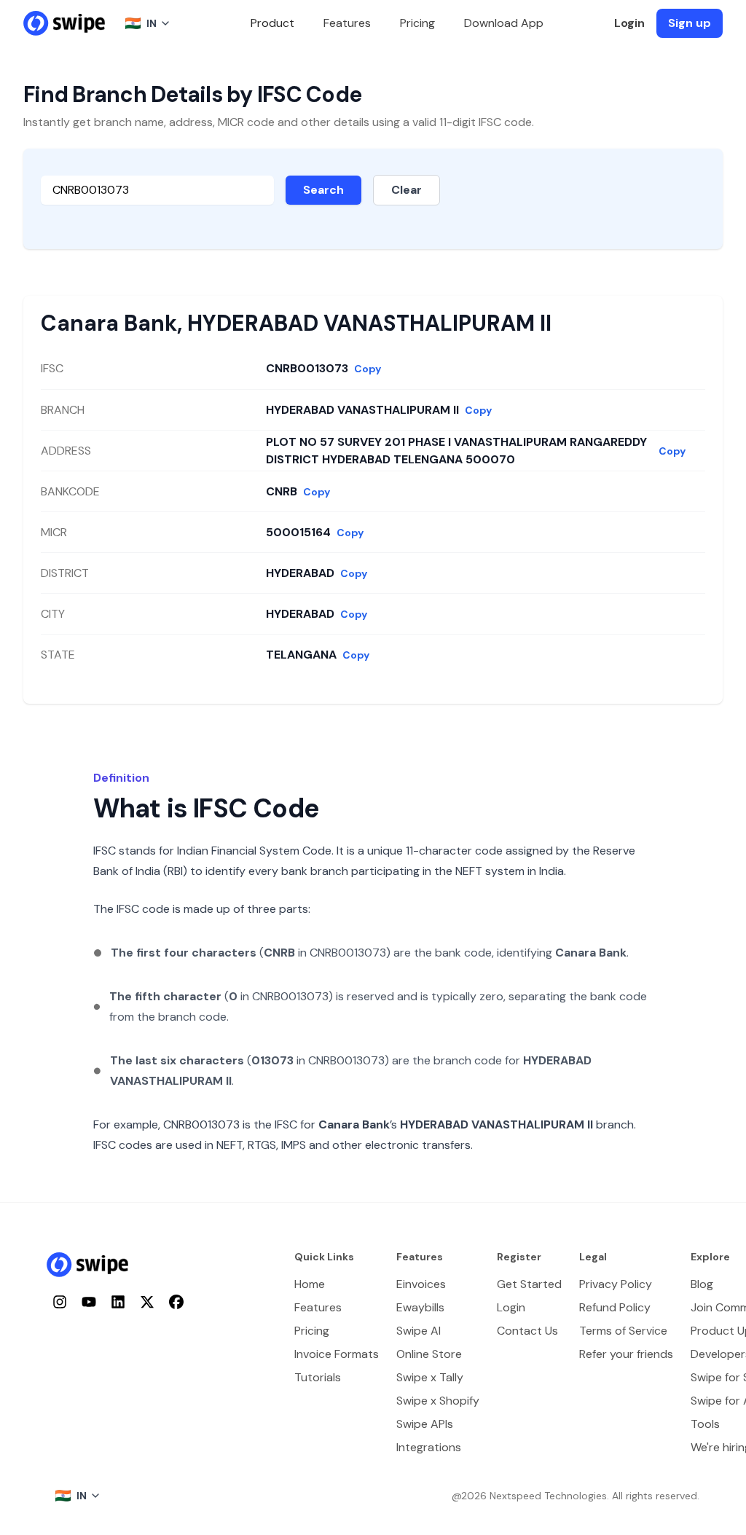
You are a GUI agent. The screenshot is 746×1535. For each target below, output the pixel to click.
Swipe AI (418, 1330)
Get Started (529, 1284)
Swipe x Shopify (437, 1400)
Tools (705, 1424)
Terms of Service (623, 1330)
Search (323, 189)
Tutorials (317, 1377)
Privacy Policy (615, 1284)
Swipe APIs (424, 1424)
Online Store (429, 1354)
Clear (406, 189)
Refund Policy (615, 1307)
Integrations (428, 1447)
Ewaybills (420, 1307)
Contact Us (527, 1330)
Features (347, 23)
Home (309, 1284)
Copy (367, 368)
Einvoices (421, 1284)
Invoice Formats (336, 1354)
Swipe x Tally (429, 1377)
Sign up (689, 23)
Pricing (417, 23)
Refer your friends (626, 1354)
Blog (702, 1284)
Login (629, 23)
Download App (503, 23)
